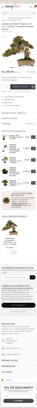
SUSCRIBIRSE (18, 401)
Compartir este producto (22, 91)
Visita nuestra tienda (18, 312)
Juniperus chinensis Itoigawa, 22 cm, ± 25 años (10, 241)
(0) (11, 31)
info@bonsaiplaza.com (19, 204)
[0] (34, 7)
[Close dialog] (33, 386)
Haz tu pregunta (18, 305)
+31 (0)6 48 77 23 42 (13, 348)
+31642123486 (16, 205)
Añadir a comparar (7, 91)
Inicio (3, 18)
